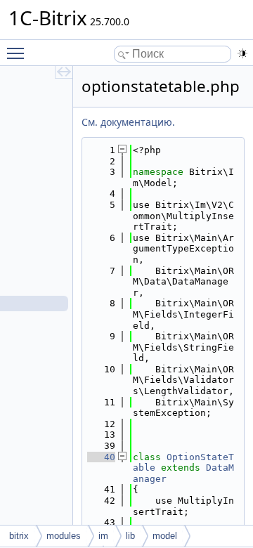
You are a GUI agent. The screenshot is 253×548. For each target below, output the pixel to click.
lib (130, 535)
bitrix (19, 535)
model (165, 535)
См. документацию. (128, 122)
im (103, 535)
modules (63, 535)
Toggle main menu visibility (18, 52)
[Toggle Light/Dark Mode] (242, 53)
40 (101, 457)
